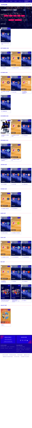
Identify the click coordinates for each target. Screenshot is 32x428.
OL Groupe (22, 349)
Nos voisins (10, 348)
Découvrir (6, 348)
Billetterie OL (28, 348)
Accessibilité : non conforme (25, 356)
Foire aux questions (8, 341)
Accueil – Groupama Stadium (20, 346)
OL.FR (24, 348)
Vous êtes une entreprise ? (27, 1)
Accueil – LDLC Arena (19, 348)
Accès (8, 346)
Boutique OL (18, 349)
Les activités (2, 348)
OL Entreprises (27, 349)
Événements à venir (3, 346)
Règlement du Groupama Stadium (8, 356)
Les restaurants (12, 346)
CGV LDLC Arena (16, 356)
